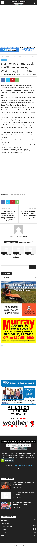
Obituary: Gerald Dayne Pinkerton (29, 255)
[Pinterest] (12, 80)
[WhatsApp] (17, 80)
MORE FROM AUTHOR (25, 242)
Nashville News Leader (9, 74)
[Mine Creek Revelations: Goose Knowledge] (6, 495)
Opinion (3, 532)
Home (2, 56)
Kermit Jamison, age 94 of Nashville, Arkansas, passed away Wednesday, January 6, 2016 (9, 215)
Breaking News (5, 523)
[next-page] (20, 261)
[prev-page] (17, 261)
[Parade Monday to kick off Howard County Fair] (6, 505)
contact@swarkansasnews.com (22, 465)
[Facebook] (3, 80)
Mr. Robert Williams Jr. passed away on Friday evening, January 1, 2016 (28, 214)
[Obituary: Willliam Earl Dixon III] (6, 250)
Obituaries (4, 253)
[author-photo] (18, 229)
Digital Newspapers (6, 526)
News (2, 535)
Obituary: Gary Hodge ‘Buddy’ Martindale (17, 256)
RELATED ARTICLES (11, 242)
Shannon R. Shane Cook (19, 194)
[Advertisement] (18, 25)
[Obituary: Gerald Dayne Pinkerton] (30, 250)
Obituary (8, 56)
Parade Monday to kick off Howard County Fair (22, 503)
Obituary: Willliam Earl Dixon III (6, 255)
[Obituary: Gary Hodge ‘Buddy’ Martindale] (18, 250)
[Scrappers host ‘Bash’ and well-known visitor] (6, 485)
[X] (8, 80)
